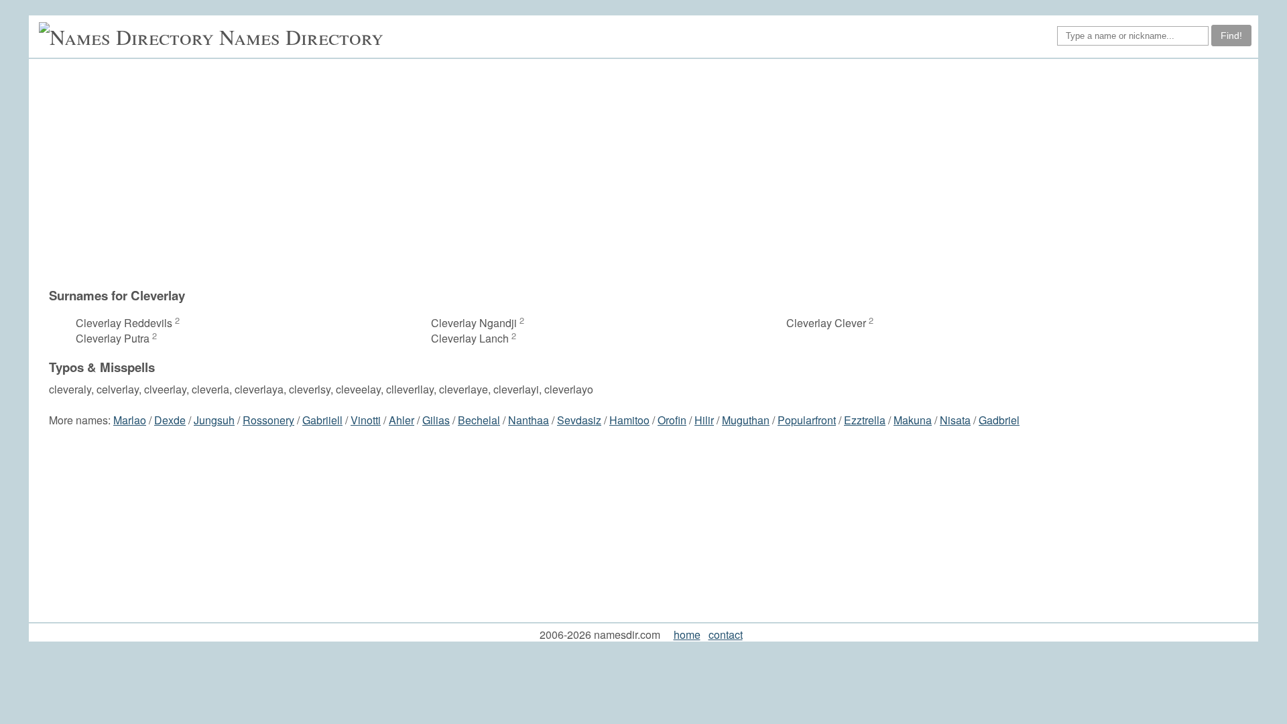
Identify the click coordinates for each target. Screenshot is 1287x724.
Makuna (913, 420)
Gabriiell (322, 420)
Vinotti (366, 420)
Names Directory (301, 36)
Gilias (436, 420)
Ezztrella (864, 420)
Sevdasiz (579, 420)
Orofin (672, 420)
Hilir (704, 420)
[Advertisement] (650, 173)
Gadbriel (999, 420)
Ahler (401, 420)
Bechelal (479, 420)
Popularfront (807, 420)
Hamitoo (629, 420)
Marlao (129, 420)
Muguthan (746, 420)
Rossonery (268, 420)
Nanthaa (528, 420)
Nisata (955, 420)
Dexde (170, 420)
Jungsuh (214, 420)
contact (726, 634)
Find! (1231, 35)
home (687, 634)
